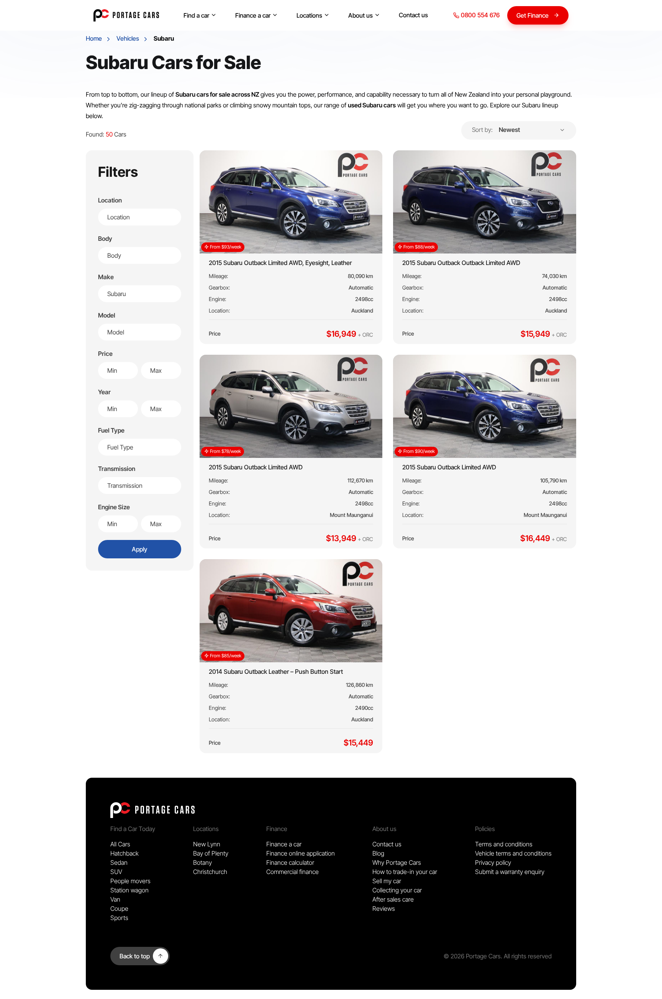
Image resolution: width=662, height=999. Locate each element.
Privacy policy (493, 862)
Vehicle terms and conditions (513, 853)
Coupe (119, 908)
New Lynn (206, 844)
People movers (130, 881)
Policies (485, 829)
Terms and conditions (504, 844)
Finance (276, 829)
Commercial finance (292, 872)
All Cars (120, 844)
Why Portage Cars (396, 862)
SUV (116, 872)
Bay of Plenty (210, 853)
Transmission (116, 468)
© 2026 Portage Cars (472, 956)
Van (115, 899)
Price (105, 353)
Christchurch (210, 872)
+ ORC (365, 334)
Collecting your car (397, 890)
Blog (378, 853)
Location (110, 200)
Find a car (196, 15)
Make (106, 277)
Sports (119, 918)
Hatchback (124, 853)
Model (106, 315)
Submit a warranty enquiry (509, 872)
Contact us (413, 15)
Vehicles (127, 38)
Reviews (383, 908)
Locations (309, 15)
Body (105, 238)
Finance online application (300, 853)
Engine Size (114, 507)
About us (360, 15)
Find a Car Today (132, 829)
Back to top (135, 956)
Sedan (119, 862)
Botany (202, 862)
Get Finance (532, 15)
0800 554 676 (479, 15)
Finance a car (252, 15)
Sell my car (386, 881)
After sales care (393, 899)
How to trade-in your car (404, 872)
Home (94, 38)
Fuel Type (111, 430)
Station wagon (129, 890)
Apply (139, 549)
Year (104, 392)
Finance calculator (290, 862)
